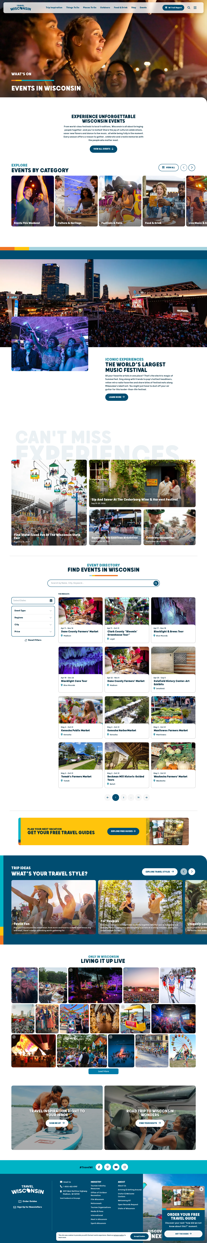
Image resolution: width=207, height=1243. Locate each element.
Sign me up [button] (55, 1123)
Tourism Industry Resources (98, 1187)
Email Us (67, 1182)
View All (170, 167)
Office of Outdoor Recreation (99, 1194)
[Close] (201, 1189)
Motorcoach (96, 1203)
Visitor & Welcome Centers (126, 1195)
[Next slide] (191, 167)
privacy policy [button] (119, 1235)
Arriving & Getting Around (129, 1190)
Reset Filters (34, 640)
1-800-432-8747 (70, 1186)
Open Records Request (128, 1204)
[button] (173, 8)
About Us (122, 1186)
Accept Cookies (139, 1236)
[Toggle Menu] (193, 8)
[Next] (146, 797)
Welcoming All (124, 1200)
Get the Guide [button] (182, 1234)
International (97, 1215)
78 (138, 797)
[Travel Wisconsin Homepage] (20, 8)
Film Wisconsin (97, 1199)
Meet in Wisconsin (99, 1219)
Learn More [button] (115, 397)
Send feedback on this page (70, 1198)
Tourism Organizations (101, 1207)
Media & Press (97, 1211)
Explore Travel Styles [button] (158, 871)
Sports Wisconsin (98, 1223)
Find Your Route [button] (148, 1123)
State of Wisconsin (126, 1208)
